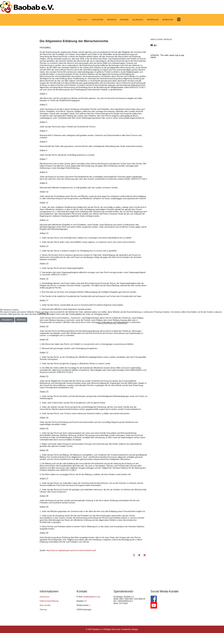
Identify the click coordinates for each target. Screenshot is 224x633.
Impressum (122, 323)
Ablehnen (21, 320)
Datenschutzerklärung (106, 323)
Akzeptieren (7, 320)
